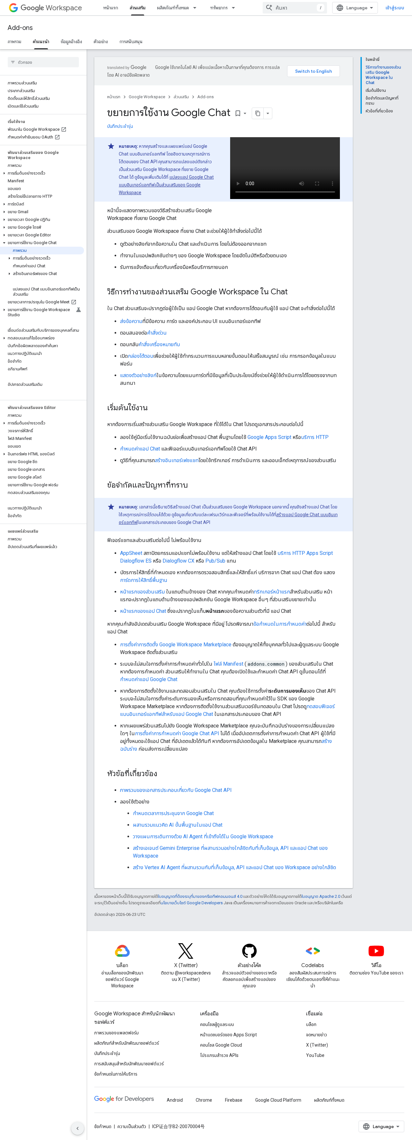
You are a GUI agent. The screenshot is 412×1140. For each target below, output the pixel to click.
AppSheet (131, 553)
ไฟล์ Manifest (228, 664)
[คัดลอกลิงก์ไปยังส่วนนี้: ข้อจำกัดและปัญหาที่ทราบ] (194, 485)
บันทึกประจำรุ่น (120, 126)
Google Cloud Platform (278, 1100)
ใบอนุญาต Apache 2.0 (321, 896)
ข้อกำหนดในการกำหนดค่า (279, 624)
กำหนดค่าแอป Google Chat (148, 679)
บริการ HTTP (315, 437)
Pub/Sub (215, 561)
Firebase (233, 1100)
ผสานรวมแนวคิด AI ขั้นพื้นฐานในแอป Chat (177, 825)
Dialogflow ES (136, 561)
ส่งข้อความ (131, 321)
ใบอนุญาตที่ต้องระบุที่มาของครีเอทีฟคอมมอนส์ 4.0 (200, 896)
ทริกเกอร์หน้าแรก (272, 592)
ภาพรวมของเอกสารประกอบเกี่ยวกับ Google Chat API (176, 790)
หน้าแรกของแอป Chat (143, 611)
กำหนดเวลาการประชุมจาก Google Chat (173, 813)
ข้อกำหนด (102, 1126)
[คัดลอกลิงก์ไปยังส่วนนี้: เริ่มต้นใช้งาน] (154, 408)
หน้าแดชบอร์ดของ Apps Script (228, 1034)
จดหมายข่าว (316, 1034)
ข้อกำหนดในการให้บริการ (115, 1074)
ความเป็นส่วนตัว (131, 1126)
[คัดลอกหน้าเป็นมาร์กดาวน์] (258, 113)
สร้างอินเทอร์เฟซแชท (177, 460)
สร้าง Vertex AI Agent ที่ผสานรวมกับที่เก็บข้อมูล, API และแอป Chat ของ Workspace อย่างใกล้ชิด (234, 867)
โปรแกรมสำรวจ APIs (219, 1055)
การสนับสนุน (131, 41)
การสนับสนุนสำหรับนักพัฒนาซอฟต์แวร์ (129, 1063)
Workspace (64, 8)
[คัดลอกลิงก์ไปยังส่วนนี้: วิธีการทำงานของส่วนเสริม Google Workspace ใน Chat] (294, 292)
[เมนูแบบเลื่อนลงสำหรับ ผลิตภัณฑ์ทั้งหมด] (196, 7)
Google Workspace (147, 96)
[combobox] (295, 8)
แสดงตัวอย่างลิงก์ (138, 375)
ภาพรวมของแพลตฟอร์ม (116, 1032)
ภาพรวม (14, 41)
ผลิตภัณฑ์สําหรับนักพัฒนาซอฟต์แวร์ (126, 1043)
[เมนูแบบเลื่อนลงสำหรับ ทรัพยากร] (235, 7)
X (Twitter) (317, 1045)
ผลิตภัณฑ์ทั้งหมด (173, 8)
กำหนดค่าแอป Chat (140, 449)
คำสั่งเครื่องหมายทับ (159, 344)
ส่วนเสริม (137, 8)
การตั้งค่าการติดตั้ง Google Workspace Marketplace (175, 644)
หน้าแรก (110, 8)
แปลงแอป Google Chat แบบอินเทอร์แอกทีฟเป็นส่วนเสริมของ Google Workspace (166, 185)
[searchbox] (43, 62)
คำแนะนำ (41, 41)
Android (175, 1100)
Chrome (204, 1100)
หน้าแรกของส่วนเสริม (142, 592)
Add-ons (20, 28)
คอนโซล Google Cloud (221, 1045)
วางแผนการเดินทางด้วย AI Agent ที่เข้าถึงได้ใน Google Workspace (203, 836)
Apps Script (319, 553)
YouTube (315, 1055)
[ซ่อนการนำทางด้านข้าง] (77, 1128)
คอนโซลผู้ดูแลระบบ (217, 1024)
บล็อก (311, 1024)
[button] (42, 173)
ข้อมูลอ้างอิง (71, 41)
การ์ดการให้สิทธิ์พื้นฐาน (143, 580)
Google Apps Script (269, 437)
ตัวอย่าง (101, 41)
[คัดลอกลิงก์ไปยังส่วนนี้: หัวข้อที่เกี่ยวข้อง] (163, 774)
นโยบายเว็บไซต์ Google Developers (192, 902)
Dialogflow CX (178, 561)
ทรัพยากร (219, 8)
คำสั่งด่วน (157, 333)
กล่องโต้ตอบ (140, 356)
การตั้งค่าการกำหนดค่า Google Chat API (177, 733)
